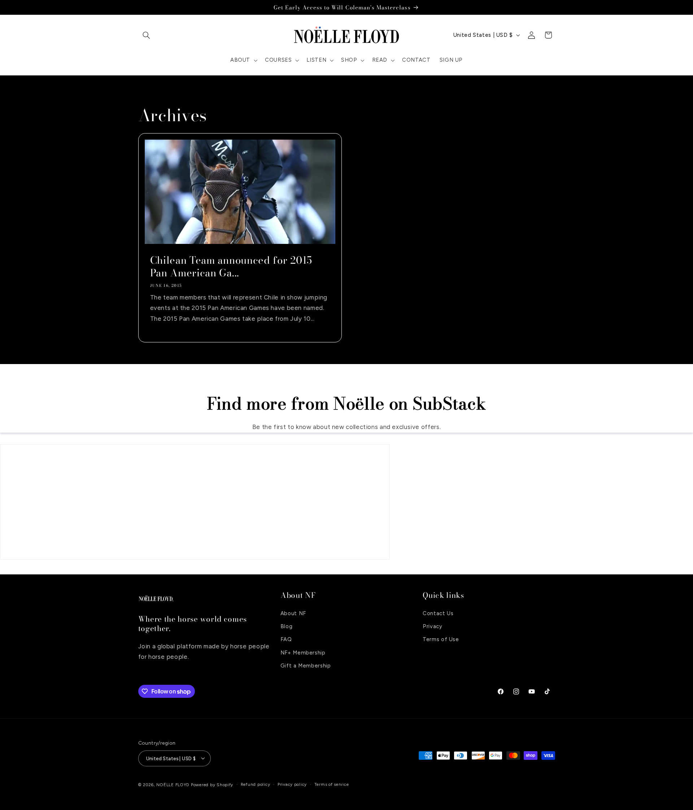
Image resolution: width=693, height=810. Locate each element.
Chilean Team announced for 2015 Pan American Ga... (231, 266)
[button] (146, 35)
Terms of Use (441, 639)
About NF (293, 613)
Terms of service (331, 784)
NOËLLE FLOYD (172, 784)
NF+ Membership (303, 652)
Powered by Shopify (212, 784)
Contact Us (438, 613)
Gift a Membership (305, 665)
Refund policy (255, 784)
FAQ (286, 639)
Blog (286, 626)
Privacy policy (292, 784)
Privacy (432, 626)
